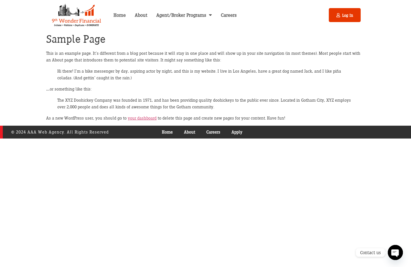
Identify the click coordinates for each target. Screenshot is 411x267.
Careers (229, 15)
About (141, 15)
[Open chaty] (395, 252)
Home (120, 15)
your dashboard (142, 118)
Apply (237, 132)
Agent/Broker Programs (181, 15)
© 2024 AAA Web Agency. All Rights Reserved (60, 132)
